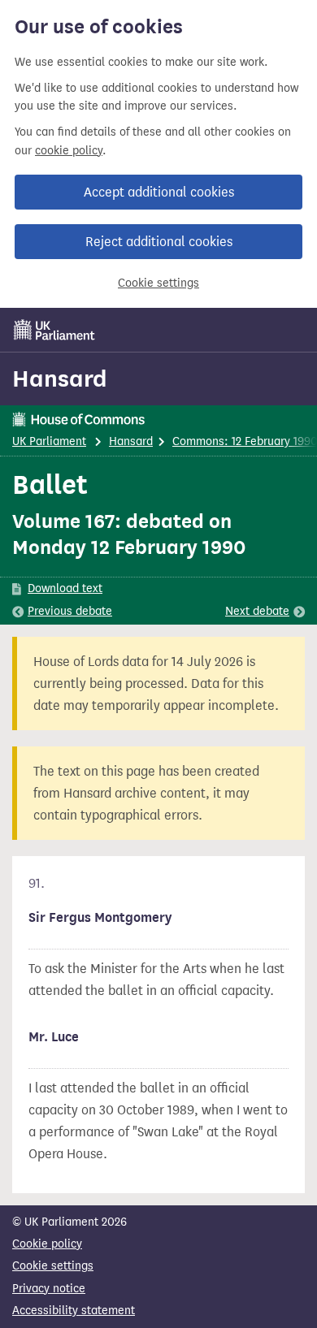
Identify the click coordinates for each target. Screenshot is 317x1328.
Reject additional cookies (158, 241)
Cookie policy (47, 1244)
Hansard (59, 378)
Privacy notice (48, 1289)
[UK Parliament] (54, 330)
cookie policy (68, 151)
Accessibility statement (73, 1310)
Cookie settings (158, 283)
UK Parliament (49, 441)
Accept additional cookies (159, 192)
